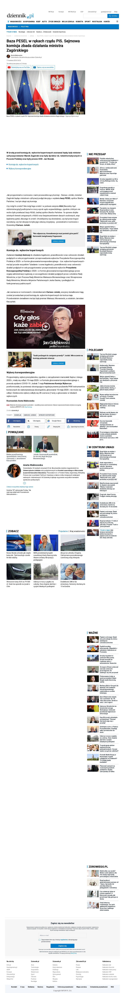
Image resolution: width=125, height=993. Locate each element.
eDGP (8, 969)
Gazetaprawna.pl (12, 967)
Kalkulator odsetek (108, 974)
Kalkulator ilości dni (108, 967)
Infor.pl (9, 965)
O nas (22, 987)
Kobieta (55, 965)
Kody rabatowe (57, 967)
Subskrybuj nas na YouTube (20, 67)
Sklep (115, 12)
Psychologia (79, 976)
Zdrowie (33, 976)
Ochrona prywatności (65, 987)
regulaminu (64, 939)
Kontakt (14, 987)
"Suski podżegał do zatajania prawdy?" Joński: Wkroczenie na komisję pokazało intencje (58, 356)
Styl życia (79, 979)
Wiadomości (13, 27)
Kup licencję (28, 407)
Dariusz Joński (30, 415)
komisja (17, 415)
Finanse (78, 967)
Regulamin (50, 987)
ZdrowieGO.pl (92, 12)
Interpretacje (11, 976)
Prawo (78, 965)
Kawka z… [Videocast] (43, 32)
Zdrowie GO (31, 32)
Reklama (31, 987)
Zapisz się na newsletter (45, 67)
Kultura (55, 981)
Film (54, 976)
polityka (32, 36)
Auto (32, 965)
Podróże (33, 979)
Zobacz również (58, 241)
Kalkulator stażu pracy (109, 969)
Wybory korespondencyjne (19, 168)
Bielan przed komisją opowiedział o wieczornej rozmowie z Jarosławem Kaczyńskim (16, 457)
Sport (32, 974)
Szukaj (114, 16)
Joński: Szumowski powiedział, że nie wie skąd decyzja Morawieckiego (45, 456)
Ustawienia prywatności (99, 987)
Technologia (35, 967)
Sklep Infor (10, 979)
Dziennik (9, 36)
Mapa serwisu (81, 987)
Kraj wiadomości (77, 531)
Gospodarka (34, 969)
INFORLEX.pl (72, 12)
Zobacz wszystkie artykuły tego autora (20, 487)
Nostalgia (22, 32)
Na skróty (10, 961)
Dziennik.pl (35, 961)
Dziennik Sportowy (59, 32)
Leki (77, 969)
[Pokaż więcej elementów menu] (117, 21)
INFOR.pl (51, 12)
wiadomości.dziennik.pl (20, 36)
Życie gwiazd (57, 974)
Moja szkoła (56, 972)
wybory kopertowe (46, 415)
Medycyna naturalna (82, 972)
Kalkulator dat (107, 965)
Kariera (40, 987)
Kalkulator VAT (107, 972)
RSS (112, 987)
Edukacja (55, 969)
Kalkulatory (107, 961)
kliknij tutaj (74, 953)
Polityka (25, 27)
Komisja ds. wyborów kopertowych (23, 164)
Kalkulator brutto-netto (110, 976)
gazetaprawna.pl (106, 12)
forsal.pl (61, 12)
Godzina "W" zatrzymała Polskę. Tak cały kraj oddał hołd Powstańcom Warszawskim (19, 492)
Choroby (78, 974)
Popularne (63, 531)
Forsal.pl (9, 972)
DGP (82, 12)
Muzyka (55, 979)
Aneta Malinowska (26, 56)
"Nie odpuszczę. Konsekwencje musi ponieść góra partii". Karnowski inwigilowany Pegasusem (56, 234)
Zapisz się (62, 946)
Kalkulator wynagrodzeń (110, 979)
